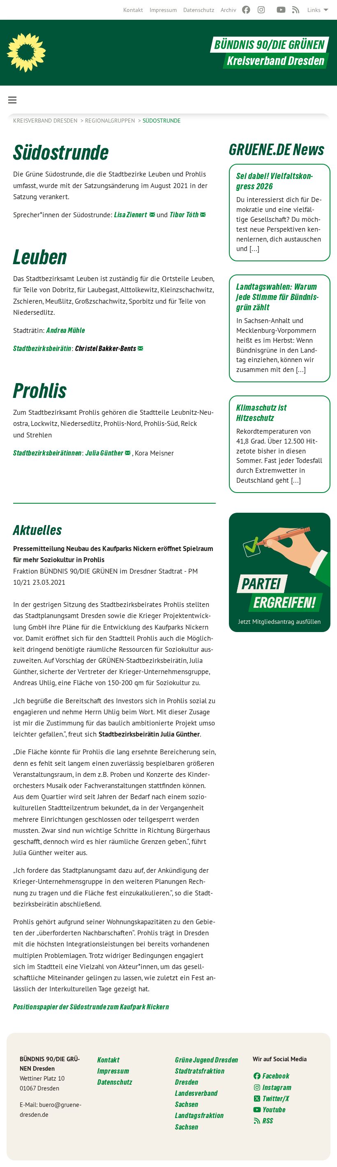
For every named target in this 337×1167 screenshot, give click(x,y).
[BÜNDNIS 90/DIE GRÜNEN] (26, 52)
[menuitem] (133, 10)
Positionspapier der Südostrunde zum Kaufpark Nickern (91, 1006)
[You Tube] (281, 10)
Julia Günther (104, 453)
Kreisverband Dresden (46, 120)
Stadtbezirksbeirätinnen (47, 453)
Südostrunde (162, 120)
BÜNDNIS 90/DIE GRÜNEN (270, 44)
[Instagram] (261, 10)
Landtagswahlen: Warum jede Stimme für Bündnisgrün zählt (277, 297)
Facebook (275, 1076)
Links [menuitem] (314, 10)
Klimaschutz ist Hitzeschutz (261, 413)
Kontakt (133, 10)
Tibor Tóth (184, 214)
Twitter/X (275, 1098)
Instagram (276, 1087)
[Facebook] (246, 10)
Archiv (228, 10)
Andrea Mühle (65, 330)
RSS (267, 1120)
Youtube (273, 1109)
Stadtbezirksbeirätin (42, 348)
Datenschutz (198, 10)
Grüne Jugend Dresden (206, 1059)
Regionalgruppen (110, 120)
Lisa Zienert (131, 214)
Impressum (163, 10)
